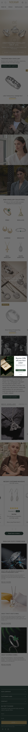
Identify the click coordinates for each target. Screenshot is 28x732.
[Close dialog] (26, 356)
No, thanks (20, 374)
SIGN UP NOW (20, 370)
